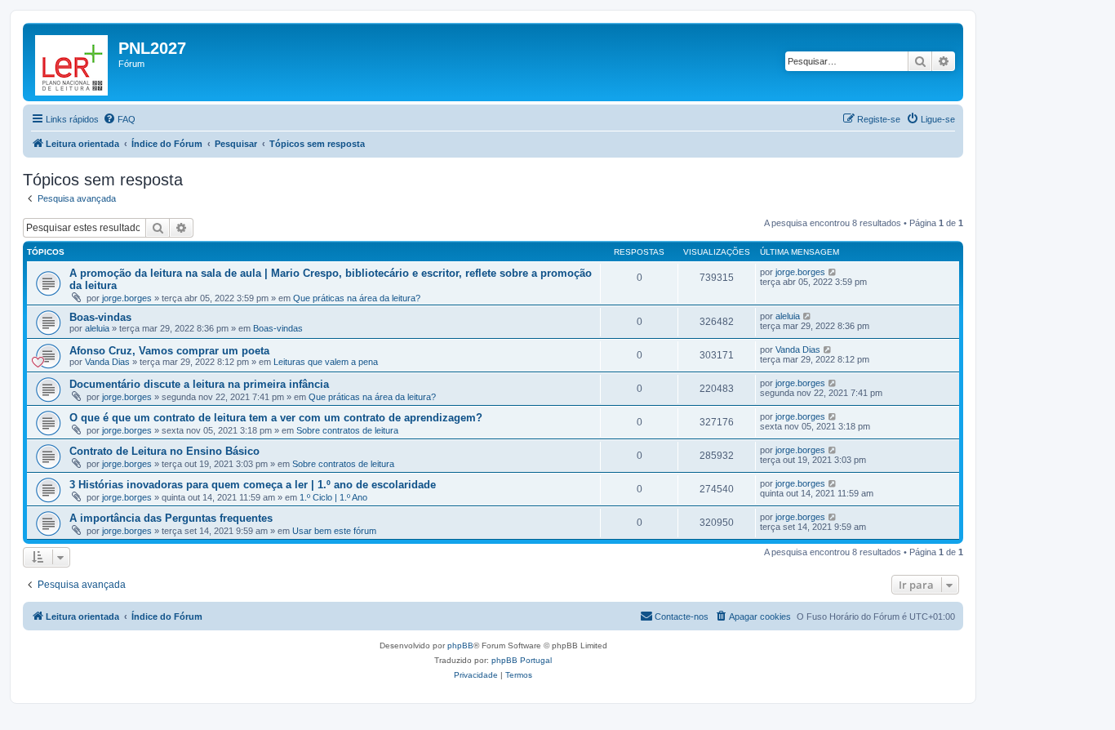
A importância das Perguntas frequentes (171, 518)
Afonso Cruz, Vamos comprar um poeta (169, 351)
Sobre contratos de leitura (347, 430)
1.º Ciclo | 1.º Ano (333, 497)
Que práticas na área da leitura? (356, 298)
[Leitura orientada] (72, 62)
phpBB (460, 645)
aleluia (97, 328)
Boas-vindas (100, 317)
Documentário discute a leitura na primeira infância (199, 384)
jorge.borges (127, 298)
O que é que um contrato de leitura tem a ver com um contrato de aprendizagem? (275, 418)
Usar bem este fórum (334, 531)
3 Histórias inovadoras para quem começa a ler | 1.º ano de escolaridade (252, 485)
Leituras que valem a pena (325, 362)
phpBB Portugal (521, 660)
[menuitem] (119, 119)
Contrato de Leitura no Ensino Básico (164, 451)
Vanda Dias (107, 362)
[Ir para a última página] (833, 272)
